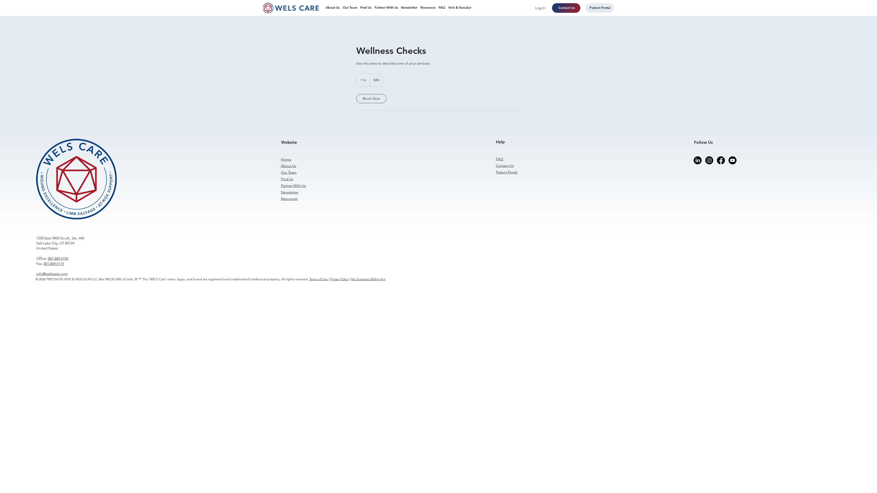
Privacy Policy (339, 279)
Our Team (289, 172)
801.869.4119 (54, 264)
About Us (288, 166)
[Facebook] (721, 160)
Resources (289, 199)
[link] (371, 98)
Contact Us (505, 165)
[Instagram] (709, 160)
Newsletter (289, 192)
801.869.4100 (58, 258)
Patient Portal (506, 172)
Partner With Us (293, 186)
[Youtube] (733, 160)
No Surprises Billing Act (368, 279)
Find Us (287, 179)
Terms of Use (318, 279)
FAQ (499, 159)
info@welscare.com (52, 274)
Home (286, 159)
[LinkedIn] (698, 160)
